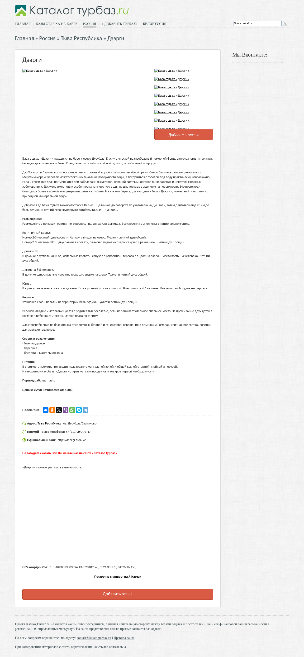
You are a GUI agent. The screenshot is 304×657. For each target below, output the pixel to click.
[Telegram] (85, 410)
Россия (89, 23)
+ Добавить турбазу (119, 23)
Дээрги (115, 39)
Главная (23, 23)
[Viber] (65, 410)
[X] (59, 410)
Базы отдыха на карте (56, 23)
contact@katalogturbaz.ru (94, 637)
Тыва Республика (81, 39)
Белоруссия (154, 23)
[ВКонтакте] (45, 410)
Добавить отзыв (183, 134)
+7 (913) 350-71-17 (78, 432)
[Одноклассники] (52, 410)
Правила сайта (124, 637)
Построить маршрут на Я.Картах (117, 577)
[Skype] (79, 410)
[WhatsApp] (72, 410)
